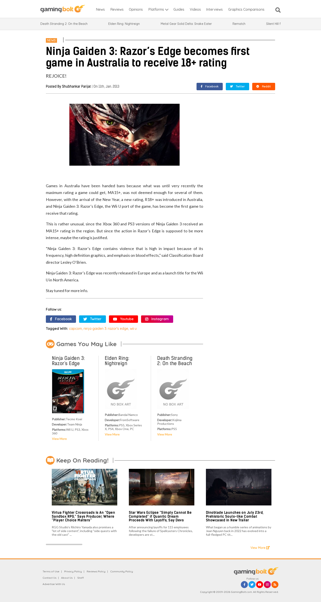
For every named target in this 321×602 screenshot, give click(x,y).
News (51, 40)
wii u (133, 328)
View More (59, 438)
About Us (66, 577)
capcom (75, 328)
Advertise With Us (54, 584)
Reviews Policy (96, 571)
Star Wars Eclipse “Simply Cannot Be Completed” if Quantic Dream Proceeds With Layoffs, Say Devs (160, 516)
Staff (80, 577)
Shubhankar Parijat (76, 86)
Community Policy (121, 571)
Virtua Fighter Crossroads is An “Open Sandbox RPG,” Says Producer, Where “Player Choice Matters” (83, 516)
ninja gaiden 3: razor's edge (106, 328)
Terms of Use (51, 571)
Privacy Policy (73, 571)
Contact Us (49, 577)
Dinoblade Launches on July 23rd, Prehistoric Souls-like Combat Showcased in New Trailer (235, 516)
